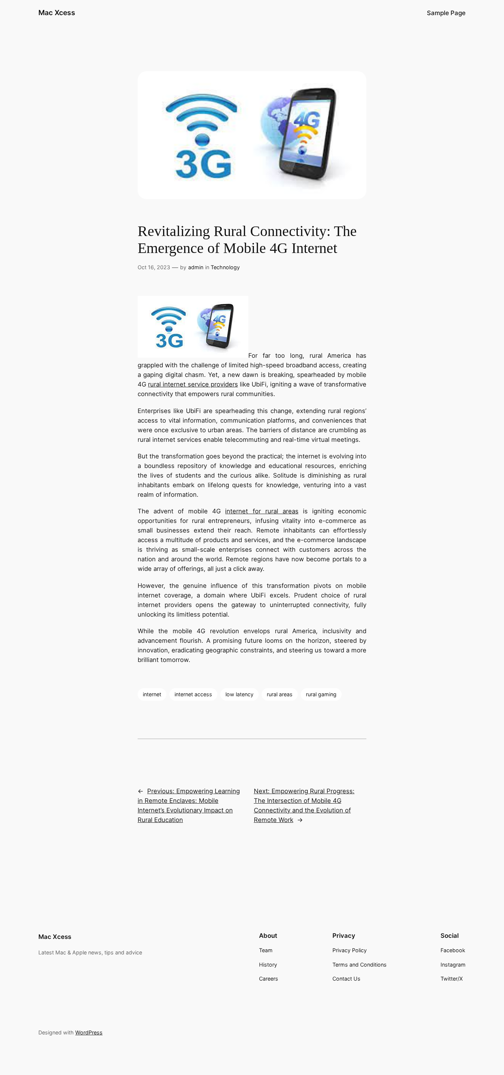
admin (195, 267)
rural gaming (321, 694)
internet (152, 694)
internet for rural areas (261, 511)
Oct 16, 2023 (154, 267)
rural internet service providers (193, 384)
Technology (225, 267)
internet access (193, 694)
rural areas (280, 694)
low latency (239, 694)
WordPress (89, 1032)
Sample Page (446, 13)
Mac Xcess (56, 12)
